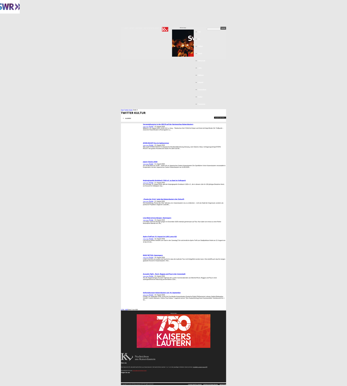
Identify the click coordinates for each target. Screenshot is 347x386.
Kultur (200, 97)
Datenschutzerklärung (151, 28)
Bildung (201, 75)
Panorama (201, 104)
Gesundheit (202, 89)
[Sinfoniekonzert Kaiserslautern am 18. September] (10, 13)
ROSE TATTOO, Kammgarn (153, 255)
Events (131, 28)
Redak (151, 126)
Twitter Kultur (128, 110)
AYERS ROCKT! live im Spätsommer (156, 143)
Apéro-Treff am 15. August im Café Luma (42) (160, 236)
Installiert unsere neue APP (200, 367)
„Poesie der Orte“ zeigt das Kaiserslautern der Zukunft (163, 199)
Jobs (200, 68)
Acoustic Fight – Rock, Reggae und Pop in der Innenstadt (164, 274)
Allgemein (128, 118)
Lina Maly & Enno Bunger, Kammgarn (157, 218)
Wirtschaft (201, 60)
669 (126, 309)
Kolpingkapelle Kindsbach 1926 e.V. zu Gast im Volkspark (164, 180)
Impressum (139, 28)
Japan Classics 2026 (150, 162)
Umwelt (200, 82)
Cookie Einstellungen (195, 384)
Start (122, 110)
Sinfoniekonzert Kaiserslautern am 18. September (162, 293)
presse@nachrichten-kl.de (139, 370)
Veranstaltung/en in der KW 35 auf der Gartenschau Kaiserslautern (168, 124)
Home (126, 28)
